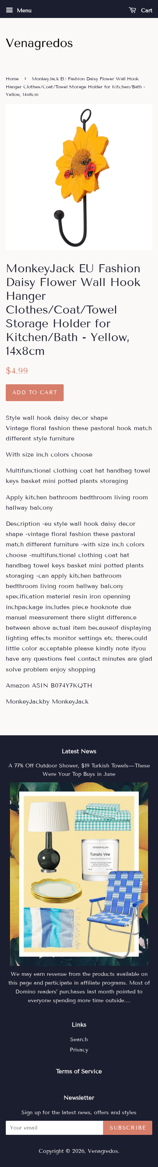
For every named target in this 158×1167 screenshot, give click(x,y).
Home (12, 78)
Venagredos (103, 1151)
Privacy (79, 1050)
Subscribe (128, 1128)
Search (79, 1039)
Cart (145, 10)
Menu (23, 10)
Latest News (79, 751)
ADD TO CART (34, 392)
